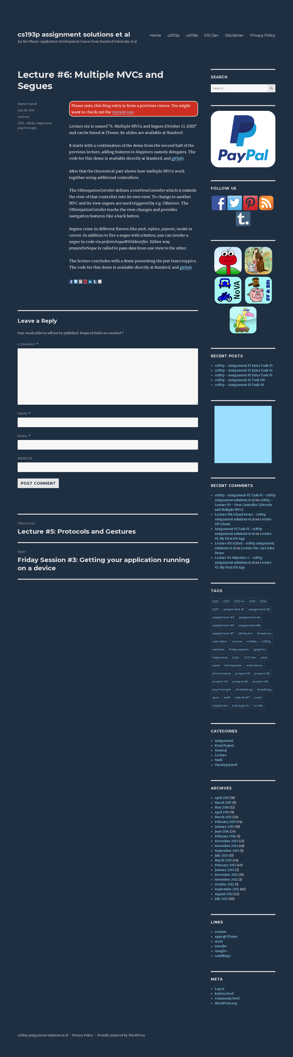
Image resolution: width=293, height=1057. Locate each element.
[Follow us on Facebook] (219, 203)
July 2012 (221, 899)
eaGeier (218, 649)
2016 (263, 601)
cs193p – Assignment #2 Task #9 (239, 385)
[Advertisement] (243, 434)
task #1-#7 (242, 697)
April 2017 (222, 798)
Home (155, 35)
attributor (246, 633)
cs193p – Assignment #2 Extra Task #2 (244, 370)
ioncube (221, 946)
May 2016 (222, 807)
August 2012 (224, 894)
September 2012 (227, 889)
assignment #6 (249, 625)
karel (216, 665)
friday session (239, 649)
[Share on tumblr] (95, 281)
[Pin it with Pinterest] (85, 281)
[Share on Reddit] (80, 281)
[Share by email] (100, 281)
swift (227, 697)
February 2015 (225, 822)
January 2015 (224, 827)
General (221, 750)
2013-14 (239, 601)
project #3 (220, 681)
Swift (218, 760)
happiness (44, 123)
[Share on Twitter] (76, 281)
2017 (215, 609)
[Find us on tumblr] (243, 218)
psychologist (27, 128)
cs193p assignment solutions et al (74, 34)
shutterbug (244, 689)
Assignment (224, 741)
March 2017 (223, 803)
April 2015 (222, 812)
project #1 (242, 673)
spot (215, 697)
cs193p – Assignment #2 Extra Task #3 (244, 366)
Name (24, 413)
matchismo (254, 665)
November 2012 (226, 880)
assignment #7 (223, 633)
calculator (219, 641)
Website (25, 458)
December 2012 (226, 875)
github (177, 158)
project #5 (260, 681)
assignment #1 (233, 609)
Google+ (221, 951)
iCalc (235, 657)
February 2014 (225, 836)
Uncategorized (226, 765)
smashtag (264, 689)
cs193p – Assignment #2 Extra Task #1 (243, 375)
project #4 (240, 681)
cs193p (174, 35)
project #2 (262, 673)
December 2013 (226, 841)
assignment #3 (223, 617)
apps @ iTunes (226, 937)
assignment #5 (223, 625)
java (264, 657)
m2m (219, 941)
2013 (226, 601)
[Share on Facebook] (71, 281)
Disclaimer (234, 35)
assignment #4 (249, 617)
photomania (221, 673)
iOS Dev (211, 35)
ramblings (223, 956)
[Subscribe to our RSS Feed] (266, 203)
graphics (259, 649)
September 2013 (227, 851)
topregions (240, 705)
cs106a (192, 35)
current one (123, 112)
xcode (258, 705)
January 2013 (224, 870)
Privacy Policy (262, 35)
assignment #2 (259, 609)
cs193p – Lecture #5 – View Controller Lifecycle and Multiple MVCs (244, 505)
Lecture (23, 116)
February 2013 (225, 865)
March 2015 (223, 817)
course (237, 641)
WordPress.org (226, 1003)
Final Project (224, 746)
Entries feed (224, 994)
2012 (21, 123)
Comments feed (227, 998)
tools (257, 697)
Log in (219, 989)
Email (24, 436)
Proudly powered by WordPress (121, 1035)
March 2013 (223, 860)
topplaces (220, 705)
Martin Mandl (27, 104)
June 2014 (222, 831)
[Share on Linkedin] (90, 281)
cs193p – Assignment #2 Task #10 (240, 380)
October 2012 (224, 884)
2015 (252, 601)
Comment (28, 344)
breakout (264, 633)
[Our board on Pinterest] (250, 203)
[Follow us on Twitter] (234, 203)
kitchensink (233, 665)
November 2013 (226, 846)
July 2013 (221, 856)
